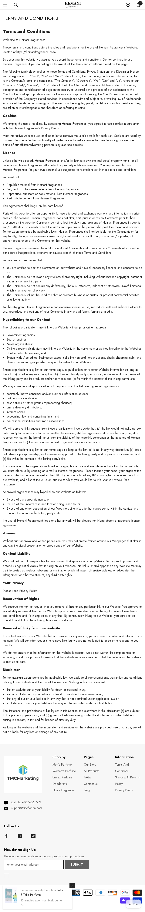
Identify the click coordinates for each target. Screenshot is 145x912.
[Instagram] (19, 835)
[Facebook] (6, 835)
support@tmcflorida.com (26, 808)
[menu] (5, 4)
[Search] (16, 5)
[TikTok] (33, 835)
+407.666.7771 (31, 802)
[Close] (72, 885)
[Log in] (128, 4)
